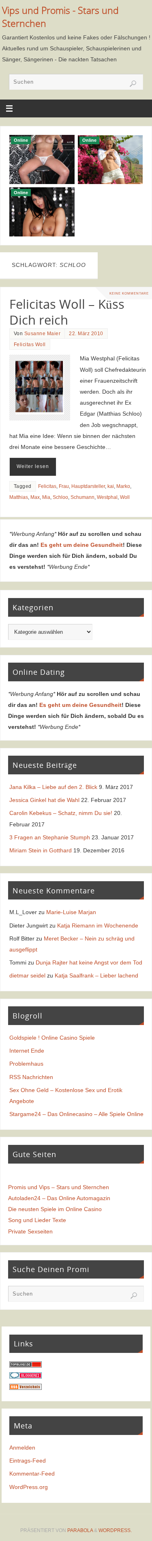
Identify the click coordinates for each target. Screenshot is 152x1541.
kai (110, 486)
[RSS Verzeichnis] (25, 1388)
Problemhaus (26, 1063)
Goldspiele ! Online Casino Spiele (52, 1037)
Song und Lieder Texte (37, 1220)
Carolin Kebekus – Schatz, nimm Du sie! (60, 813)
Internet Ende (26, 1050)
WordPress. (115, 1530)
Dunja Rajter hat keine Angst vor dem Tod (89, 962)
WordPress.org (28, 1487)
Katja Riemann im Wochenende (97, 925)
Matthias (18, 497)
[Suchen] (133, 84)
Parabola (80, 1530)
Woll (125, 497)
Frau (64, 486)
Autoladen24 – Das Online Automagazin (59, 1198)
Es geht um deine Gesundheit (82, 545)
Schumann (82, 497)
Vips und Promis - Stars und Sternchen (60, 17)
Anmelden (22, 1447)
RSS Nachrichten (31, 1077)
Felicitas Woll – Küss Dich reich (66, 312)
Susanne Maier (42, 333)
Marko (123, 486)
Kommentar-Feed (32, 1473)
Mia (46, 497)
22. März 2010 (86, 333)
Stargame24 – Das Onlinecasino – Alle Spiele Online (76, 1114)
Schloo (60, 497)
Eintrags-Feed (27, 1460)
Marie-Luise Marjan (71, 912)
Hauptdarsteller (88, 486)
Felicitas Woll (30, 344)
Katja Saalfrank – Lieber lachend (96, 975)
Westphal (107, 497)
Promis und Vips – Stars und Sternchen (58, 1187)
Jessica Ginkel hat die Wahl (44, 800)
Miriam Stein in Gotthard (40, 850)
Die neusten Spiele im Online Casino (55, 1209)
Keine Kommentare (129, 293)
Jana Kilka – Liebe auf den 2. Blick (53, 787)
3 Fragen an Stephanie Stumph (49, 837)
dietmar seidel (27, 975)
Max (35, 497)
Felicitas (47, 486)
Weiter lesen (33, 466)
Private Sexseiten (30, 1231)
